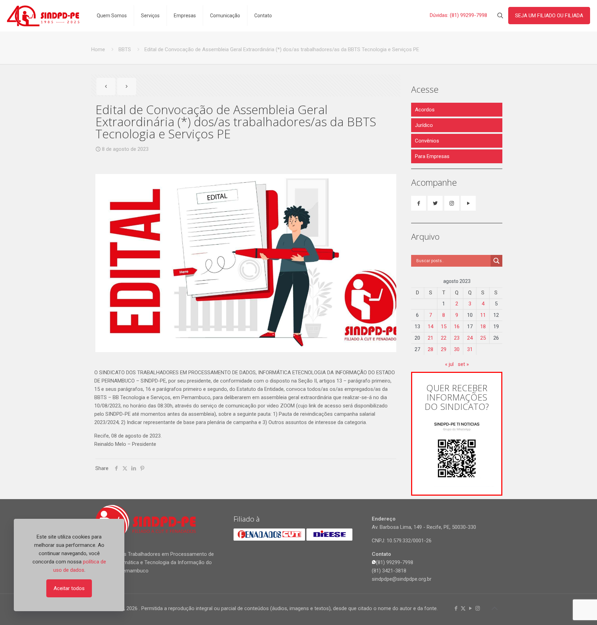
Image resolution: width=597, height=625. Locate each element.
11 (483, 315)
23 (456, 338)
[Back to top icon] (494, 608)
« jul (449, 364)
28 (430, 349)
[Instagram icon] (477, 608)
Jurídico (424, 125)
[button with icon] (418, 203)
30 (456, 349)
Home (98, 49)
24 (470, 338)
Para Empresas (432, 156)
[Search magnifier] (496, 261)
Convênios (427, 141)
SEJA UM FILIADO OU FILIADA (549, 15)
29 (443, 349)
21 (430, 338)
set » (463, 364)
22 (443, 338)
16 (456, 326)
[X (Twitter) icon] (463, 608)
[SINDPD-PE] (43, 15)
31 (470, 349)
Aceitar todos (69, 588)
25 (483, 338)
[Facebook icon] (455, 608)
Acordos (425, 110)
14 (430, 326)
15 (443, 326)
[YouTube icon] (470, 608)
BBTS (125, 49)
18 (483, 326)
